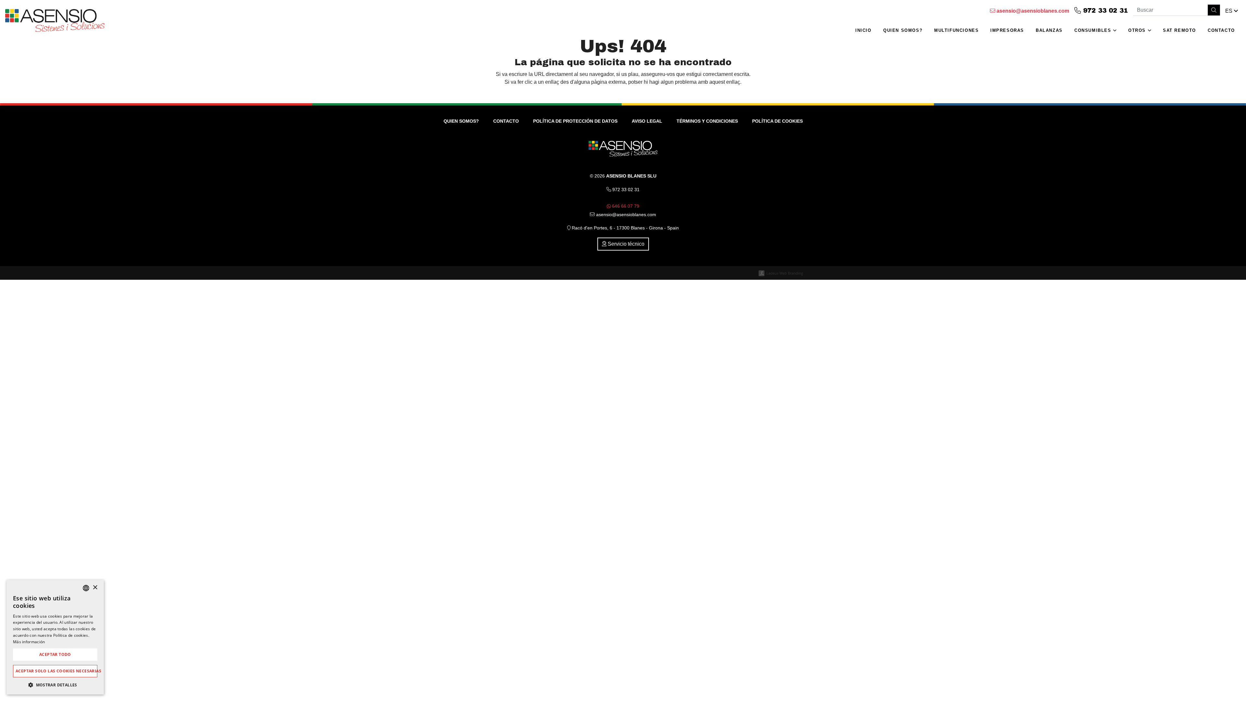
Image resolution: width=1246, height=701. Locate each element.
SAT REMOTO (1179, 30)
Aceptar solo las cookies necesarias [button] (56, 671)
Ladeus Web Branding (784, 273)
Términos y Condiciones (707, 121)
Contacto (1221, 30)
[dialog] (55, 637)
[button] (1232, 11)
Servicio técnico (625, 244)
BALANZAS (1049, 30)
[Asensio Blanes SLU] (54, 22)
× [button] (94, 587)
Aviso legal (647, 121)
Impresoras (1007, 30)
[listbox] (86, 588)
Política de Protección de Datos (575, 121)
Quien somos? (902, 30)
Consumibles (1093, 30)
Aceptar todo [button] (55, 654)
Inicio (863, 30)
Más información (29, 642)
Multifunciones (956, 30)
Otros (1138, 30)
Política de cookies (777, 121)
